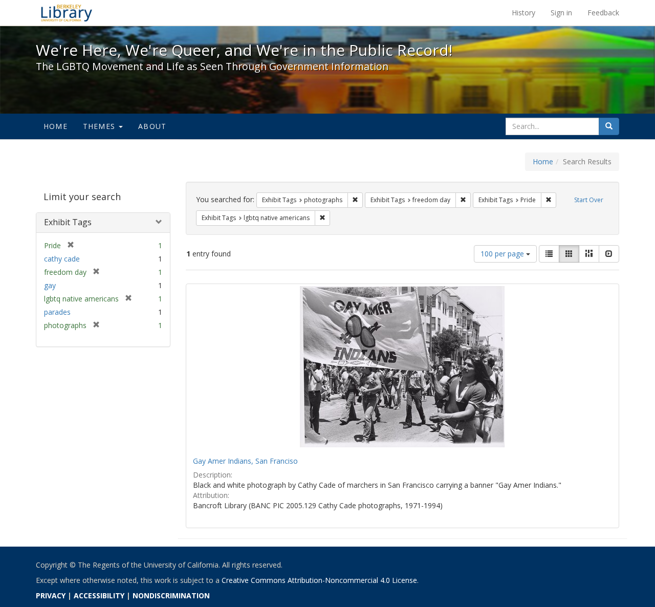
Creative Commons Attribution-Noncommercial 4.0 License (319, 580)
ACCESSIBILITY (99, 595)
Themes (100, 126)
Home (55, 126)
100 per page (503, 253)
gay (50, 285)
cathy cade (62, 259)
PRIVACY (51, 595)
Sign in (561, 12)
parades (57, 312)
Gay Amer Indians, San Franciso (245, 461)
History (523, 12)
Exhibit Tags (68, 222)
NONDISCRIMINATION (171, 595)
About (152, 126)
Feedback (603, 12)
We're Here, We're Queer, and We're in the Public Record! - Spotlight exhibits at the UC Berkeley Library (66, 13)
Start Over (588, 200)
